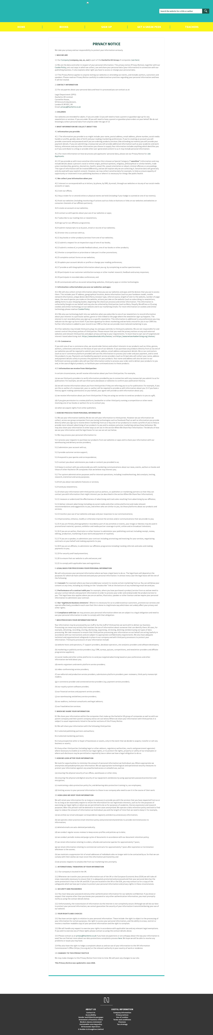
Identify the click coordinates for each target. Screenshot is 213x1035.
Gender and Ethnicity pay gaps (90, 1017)
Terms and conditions (122, 1019)
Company (65, 60)
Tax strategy (122, 1024)
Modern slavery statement (91, 1022)
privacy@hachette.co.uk (71, 107)
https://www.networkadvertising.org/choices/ (135, 336)
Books (63, 26)
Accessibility (91, 1015)
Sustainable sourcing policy (91, 1024)
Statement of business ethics (91, 1019)
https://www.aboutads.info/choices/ (97, 336)
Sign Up (106, 26)
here (120, 938)
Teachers (191, 26)
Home (21, 26)
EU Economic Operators (90, 1027)
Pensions (122, 1022)
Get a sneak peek (149, 26)
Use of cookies (122, 1017)
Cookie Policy (60, 67)
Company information (122, 1012)
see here (135, 60)
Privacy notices (122, 1015)
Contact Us (90, 1012)
